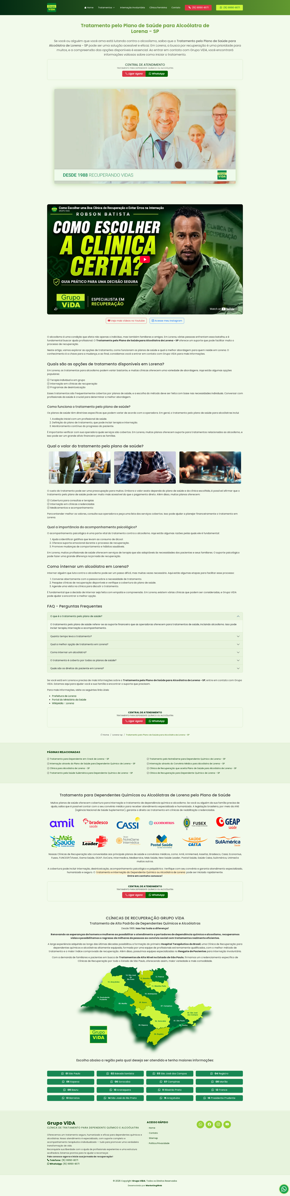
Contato (175, 7)
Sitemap (153, 1138)
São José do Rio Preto (122, 1098)
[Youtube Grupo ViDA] (227, 1124)
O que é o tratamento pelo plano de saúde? (76, 616)
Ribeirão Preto (172, 1090)
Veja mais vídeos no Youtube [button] (127, 320)
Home (90, 7)
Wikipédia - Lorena (63, 703)
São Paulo (73, 1073)
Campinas (172, 1081)
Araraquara (122, 1090)
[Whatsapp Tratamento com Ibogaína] (283, 1190)
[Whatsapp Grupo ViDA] (200, 1124)
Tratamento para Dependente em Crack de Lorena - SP (79, 758)
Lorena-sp (117, 735)
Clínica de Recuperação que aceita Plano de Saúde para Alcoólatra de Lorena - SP (193, 768)
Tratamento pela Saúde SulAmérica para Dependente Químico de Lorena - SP (91, 772)
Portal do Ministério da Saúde (69, 699)
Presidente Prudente (221, 1098)
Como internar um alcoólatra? (68, 652)
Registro (221, 1073)
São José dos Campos (172, 1073)
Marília (221, 1081)
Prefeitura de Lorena (64, 696)
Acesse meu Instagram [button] (168, 320)
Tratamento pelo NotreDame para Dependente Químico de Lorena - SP (188, 758)
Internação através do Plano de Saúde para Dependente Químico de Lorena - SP (92, 763)
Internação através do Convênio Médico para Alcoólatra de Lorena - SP (187, 763)
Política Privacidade (159, 1143)
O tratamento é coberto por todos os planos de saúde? (83, 660)
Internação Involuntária (132, 7)
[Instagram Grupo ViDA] (218, 1124)
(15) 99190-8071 (63, 1160)
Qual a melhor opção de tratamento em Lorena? (79, 644)
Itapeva (72, 1081)
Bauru (73, 1090)
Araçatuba (172, 1098)
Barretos (73, 1098)
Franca (221, 1090)
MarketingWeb (154, 1185)
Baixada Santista (122, 1073)
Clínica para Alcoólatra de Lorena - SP (70, 768)
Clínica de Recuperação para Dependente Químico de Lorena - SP (185, 772)
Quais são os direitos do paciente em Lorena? (77, 668)
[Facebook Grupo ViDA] (209, 1124)
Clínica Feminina (158, 7)
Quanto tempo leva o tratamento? (71, 636)
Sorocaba (122, 1081)
